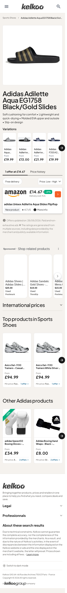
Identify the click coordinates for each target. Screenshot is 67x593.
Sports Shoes (9, 17)
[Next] (62, 148)
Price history (37, 171)
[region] (32, 148)
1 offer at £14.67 (15, 171)
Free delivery (12, 181)
